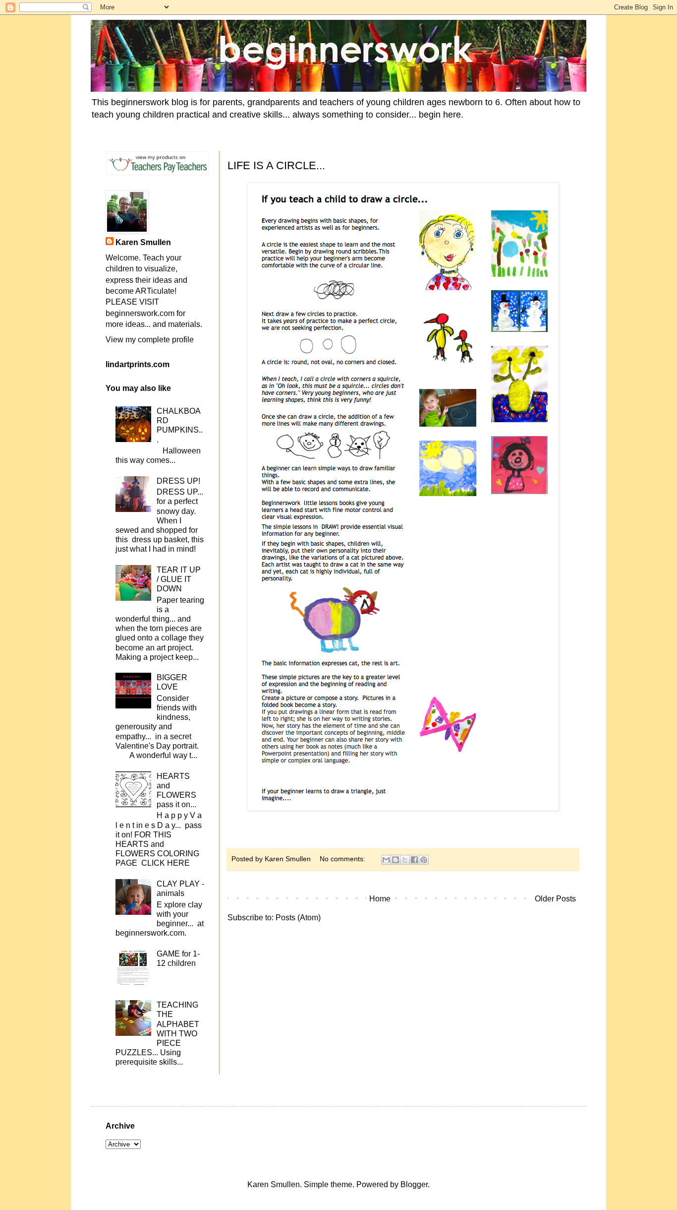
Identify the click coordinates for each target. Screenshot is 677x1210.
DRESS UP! (178, 481)
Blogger (414, 1184)
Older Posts (555, 898)
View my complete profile (150, 339)
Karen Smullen (143, 242)
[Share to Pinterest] (424, 860)
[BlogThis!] (395, 860)
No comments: (343, 859)
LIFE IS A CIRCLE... (276, 165)
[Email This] (386, 860)
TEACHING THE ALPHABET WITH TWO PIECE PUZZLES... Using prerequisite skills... (157, 1033)
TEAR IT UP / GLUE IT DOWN (179, 579)
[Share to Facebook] (414, 860)
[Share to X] (405, 860)
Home (380, 898)
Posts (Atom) (298, 917)
